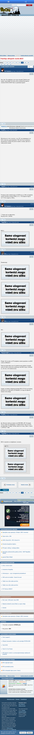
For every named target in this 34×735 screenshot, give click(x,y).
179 (19, 62)
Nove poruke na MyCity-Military (9, 529)
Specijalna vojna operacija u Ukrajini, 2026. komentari (15, 532)
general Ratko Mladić (8, 557)
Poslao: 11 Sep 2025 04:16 (12, 414)
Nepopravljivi (5, 352)
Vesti (20, 704)
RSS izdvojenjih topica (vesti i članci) (11, 670)
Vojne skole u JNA (7, 536)
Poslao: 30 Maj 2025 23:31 (13, 254)
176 (10, 62)
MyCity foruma (10, 728)
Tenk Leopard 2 (6, 637)
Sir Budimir (8, 71)
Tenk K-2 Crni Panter (8, 649)
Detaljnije (25, 683)
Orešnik (4, 607)
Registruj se (4, 126)
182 (28, 62)
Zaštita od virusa (22, 705)
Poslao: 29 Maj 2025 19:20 (13, 222)
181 (25, 62)
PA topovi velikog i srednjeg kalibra (11, 548)
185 (7, 64)
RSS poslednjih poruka (8, 666)
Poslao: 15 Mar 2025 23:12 (18, 71)
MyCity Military (3, 55)
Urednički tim (24, 699)
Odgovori (5, 490)
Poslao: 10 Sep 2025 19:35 (16, 352)
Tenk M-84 (5, 645)
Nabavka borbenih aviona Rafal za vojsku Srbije (14, 604)
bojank (3, 186)
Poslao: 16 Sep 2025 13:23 (13, 433)
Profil (4, 123)
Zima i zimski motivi (7, 565)
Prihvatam (22, 732)
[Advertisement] (17, 36)
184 (4, 64)
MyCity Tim (14, 729)
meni (8, 1)
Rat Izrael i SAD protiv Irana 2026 (11, 600)
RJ (5, 254)
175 (7, 62)
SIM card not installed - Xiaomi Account (12, 577)
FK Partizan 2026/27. (8, 589)
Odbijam (29, 732)
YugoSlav (4, 222)
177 (13, 62)
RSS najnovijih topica (8, 662)
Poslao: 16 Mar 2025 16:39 (18, 206)
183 (1, 64)
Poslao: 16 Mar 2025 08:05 (12, 130)
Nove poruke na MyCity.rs (7, 562)
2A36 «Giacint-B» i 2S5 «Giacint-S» (11, 540)
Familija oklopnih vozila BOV (27, 55)
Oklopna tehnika (11, 55)
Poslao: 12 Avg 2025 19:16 (13, 321)
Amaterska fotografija (8, 569)
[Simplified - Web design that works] (24, 716)
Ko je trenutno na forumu (8, 678)
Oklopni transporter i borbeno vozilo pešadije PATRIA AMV (16, 641)
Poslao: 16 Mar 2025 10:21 (12, 186)
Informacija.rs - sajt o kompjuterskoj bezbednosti (14, 573)
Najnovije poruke (10, 699)
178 (16, 62)
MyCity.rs (23, 704)
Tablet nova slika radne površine (10, 581)
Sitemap (17, 699)
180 (22, 62)
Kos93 (3, 130)
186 (10, 64)
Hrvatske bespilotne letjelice (9, 544)
